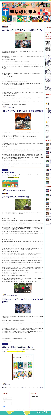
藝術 (9, 384)
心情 (5, 107)
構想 (46, 72)
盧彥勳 (49, 89)
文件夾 (47, 89)
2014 (47, 136)
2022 (47, 126)
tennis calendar (47, 86)
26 (48, 109)
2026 (47, 97)
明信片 (8, 190)
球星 (10, 107)
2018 (47, 131)
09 (47, 104)
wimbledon (46, 87)
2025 (47, 98)
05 (47, 118)
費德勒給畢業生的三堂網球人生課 (15, 197)
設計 (13, 190)
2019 (47, 130)
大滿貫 (46, 88)
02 (47, 122)
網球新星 (47, 206)
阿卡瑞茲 (48, 65)
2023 (47, 125)
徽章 (48, 88)
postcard (50, 80)
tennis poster (23, 190)
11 (47, 102)
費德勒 (18, 190)
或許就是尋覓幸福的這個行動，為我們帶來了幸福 (22, 30)
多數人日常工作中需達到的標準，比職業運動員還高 (22, 111)
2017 (47, 132)
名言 (6, 107)
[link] (16, 351)
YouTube (46, 80)
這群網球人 (48, 74)
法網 (48, 62)
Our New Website (8, 172)
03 (47, 121)
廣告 (48, 66)
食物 (47, 64)
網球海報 (21, 190)
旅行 (49, 73)
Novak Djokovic (47, 79)
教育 (9, 295)
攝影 (46, 57)
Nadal (46, 71)
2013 (47, 137)
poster (46, 69)
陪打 (48, 81)
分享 (3, 107)
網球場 (47, 56)
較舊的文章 (41, 387)
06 (47, 108)
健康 (9, 107)
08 (48, 117)
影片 (13, 295)
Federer (16, 295)
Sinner (46, 73)
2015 (47, 135)
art (49, 69)
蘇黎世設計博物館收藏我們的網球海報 (17, 347)
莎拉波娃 (12, 107)
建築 (47, 68)
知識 (7, 107)
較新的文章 (4, 387)
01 (47, 123)
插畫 (16, 190)
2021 (47, 127)
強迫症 (50, 71)
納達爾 (11, 190)
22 (48, 114)
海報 (9, 190)
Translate (17, 24)
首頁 (23, 387)
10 (47, 103)
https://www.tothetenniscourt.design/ (13, 177)
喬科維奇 (15, 190)
